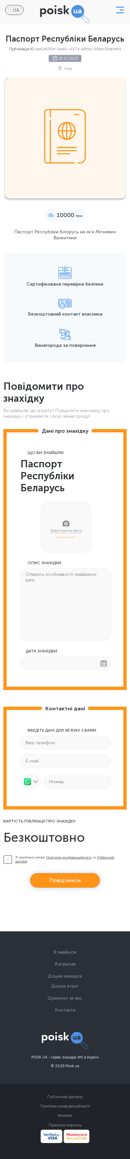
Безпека (65, 1115)
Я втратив (65, 964)
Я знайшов (65, 952)
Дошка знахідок (65, 976)
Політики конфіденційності (69, 857)
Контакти (65, 1010)
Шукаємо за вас (65, 998)
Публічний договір (65, 1096)
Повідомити (65, 880)
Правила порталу (65, 1125)
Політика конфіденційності (65, 1106)
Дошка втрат (65, 986)
